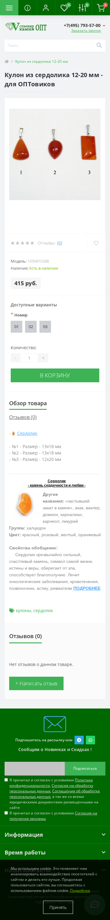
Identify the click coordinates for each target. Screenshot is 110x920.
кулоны (23, 610)
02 (31, 326)
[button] (46, 7)
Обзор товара (28, 403)
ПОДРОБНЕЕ (87, 588)
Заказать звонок (86, 30)
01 (16, 326)
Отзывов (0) (23, 417)
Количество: (24, 347)
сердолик (43, 610)
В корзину (55, 375)
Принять (58, 907)
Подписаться (85, 768)
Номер (19, 314)
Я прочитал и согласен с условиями (53, 815)
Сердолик (27, 433)
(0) (59, 243)
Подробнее (80, 890)
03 (45, 326)
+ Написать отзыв (36, 683)
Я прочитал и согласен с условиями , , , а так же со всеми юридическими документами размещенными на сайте (54, 793)
